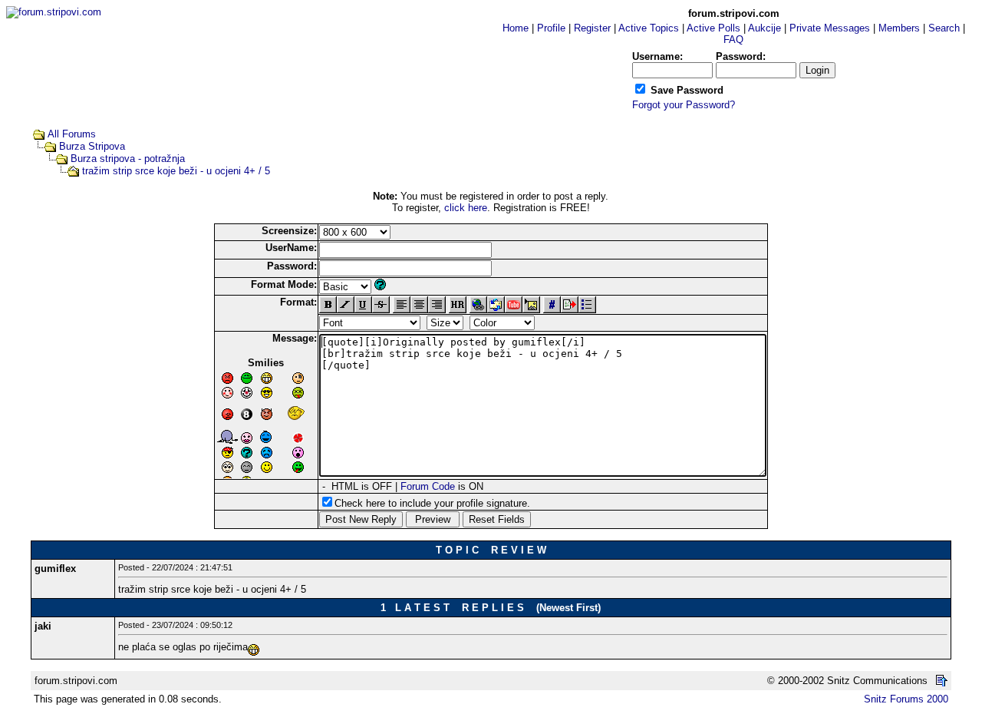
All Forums (72, 134)
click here (465, 207)
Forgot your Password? (683, 105)
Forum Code (427, 486)
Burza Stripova (92, 146)
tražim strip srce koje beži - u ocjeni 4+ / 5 (176, 171)
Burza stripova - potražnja (128, 158)
